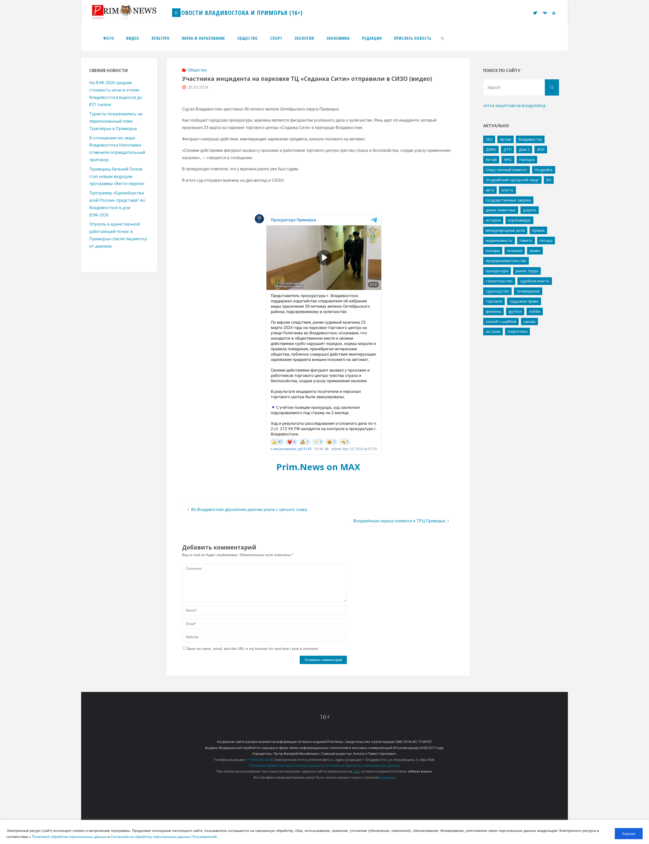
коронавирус (519, 220)
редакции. (387, 777)
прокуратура (497, 270)
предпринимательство (506, 260)
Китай (491, 159)
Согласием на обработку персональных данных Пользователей (164, 837)
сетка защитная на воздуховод (514, 105)
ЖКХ (541, 149)
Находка (527, 159)
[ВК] (545, 13)
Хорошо (628, 834)
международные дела (505, 230)
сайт (356, 771)
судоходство (497, 291)
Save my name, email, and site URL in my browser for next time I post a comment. (253, 649)
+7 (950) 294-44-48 (259, 759)
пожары (493, 250)
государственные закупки (508, 200)
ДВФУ (491, 149)
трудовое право (524, 301)
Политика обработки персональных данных (285, 765)
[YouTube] (554, 13)
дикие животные (501, 210)
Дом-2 (524, 149)
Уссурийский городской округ (512, 179)
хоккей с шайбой (501, 321)
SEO (489, 139)
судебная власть (534, 281)
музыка (538, 230)
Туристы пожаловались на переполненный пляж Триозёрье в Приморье (115, 121)
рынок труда (527, 270)
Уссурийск (544, 169)
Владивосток (530, 139)
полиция (514, 250)
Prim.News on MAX (318, 467)
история (493, 220)
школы (529, 321)
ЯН (548, 179)
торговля (494, 301)
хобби (534, 311)
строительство (499, 281)
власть (507, 190)
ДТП (507, 149)
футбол (515, 311)
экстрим (493, 331)
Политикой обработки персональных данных (69, 837)
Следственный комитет (506, 169)
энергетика (517, 331)
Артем (505, 139)
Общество (197, 70)
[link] (443, 38)
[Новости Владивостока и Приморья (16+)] (129, 12)
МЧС (508, 159)
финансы (493, 311)
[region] (324, 832)
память (526, 240)
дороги (529, 210)
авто (490, 190)
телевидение (528, 291)
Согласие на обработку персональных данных (362, 765)
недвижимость (499, 240)
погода (546, 240)
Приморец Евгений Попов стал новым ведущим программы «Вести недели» (117, 176)
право (535, 250)
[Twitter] (535, 13)
